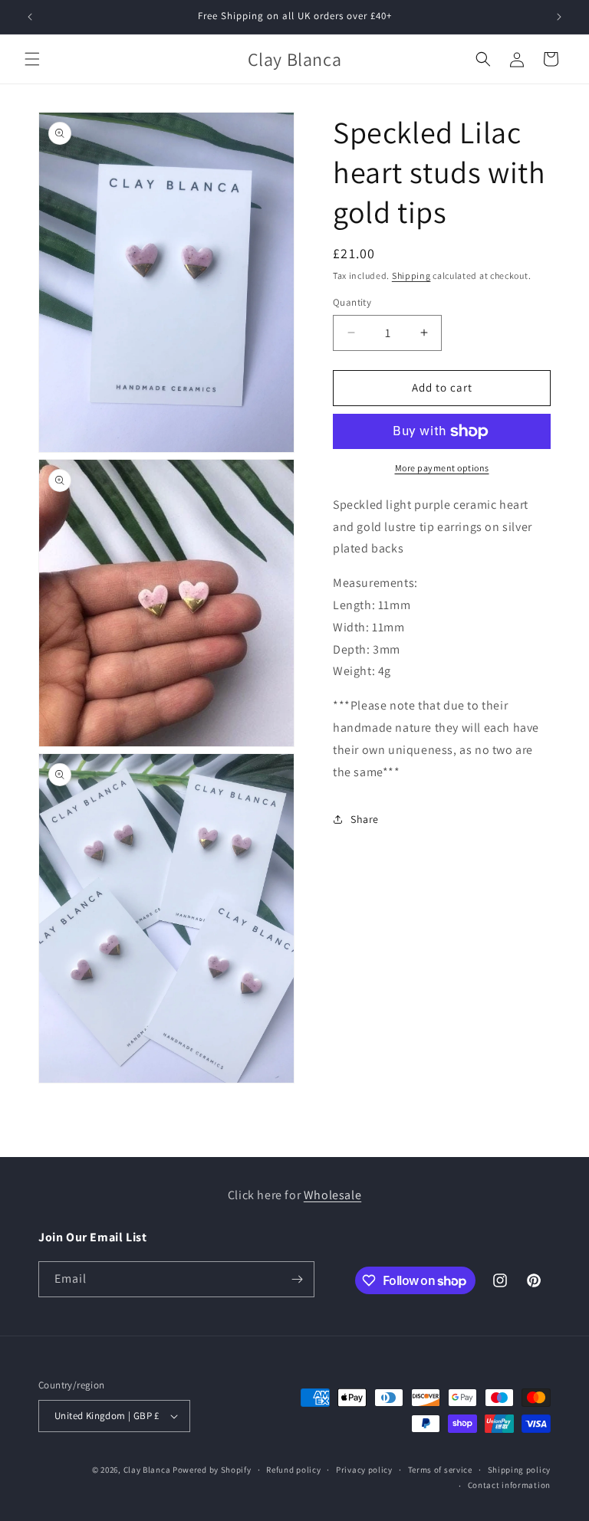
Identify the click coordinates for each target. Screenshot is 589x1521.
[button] (32, 59)
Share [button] (364, 819)
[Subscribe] (297, 1279)
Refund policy (293, 1469)
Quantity (352, 302)
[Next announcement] (559, 17)
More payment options (442, 468)
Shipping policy (519, 1469)
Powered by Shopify (212, 1469)
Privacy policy (364, 1469)
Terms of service (440, 1469)
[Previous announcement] (30, 17)
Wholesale (332, 1195)
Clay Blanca (148, 1469)
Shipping (411, 275)
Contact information (509, 1485)
